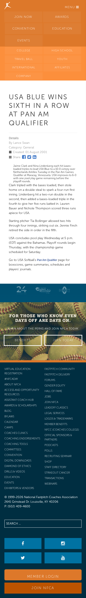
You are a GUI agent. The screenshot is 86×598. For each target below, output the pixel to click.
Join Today (63, 340)
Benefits (22, 340)
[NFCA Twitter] (22, 557)
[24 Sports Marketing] (21, 290)
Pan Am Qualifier (47, 260)
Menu (70, 7)
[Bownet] (64, 290)
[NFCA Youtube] (63, 557)
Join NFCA (43, 588)
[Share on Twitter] (29, 157)
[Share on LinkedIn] (34, 157)
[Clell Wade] (43, 290)
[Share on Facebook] (24, 157)
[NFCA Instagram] (63, 543)
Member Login (43, 576)
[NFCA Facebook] (22, 543)
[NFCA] (7, 5)
